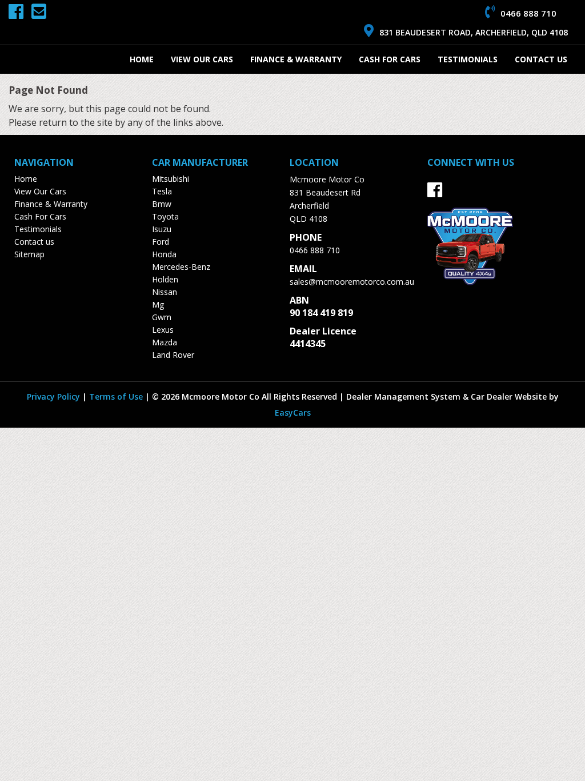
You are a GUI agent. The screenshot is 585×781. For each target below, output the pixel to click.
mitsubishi (170, 178)
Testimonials (468, 59)
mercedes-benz (181, 266)
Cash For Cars (389, 59)
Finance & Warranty (296, 59)
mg (158, 304)
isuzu (161, 229)
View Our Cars (202, 59)
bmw (161, 203)
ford (160, 241)
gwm (161, 317)
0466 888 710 (315, 250)
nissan (164, 291)
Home (142, 59)
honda (164, 254)
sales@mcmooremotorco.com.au (352, 281)
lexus (163, 329)
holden (165, 279)
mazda (164, 342)
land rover (173, 354)
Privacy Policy (54, 396)
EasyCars (293, 412)
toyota (165, 216)
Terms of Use (117, 396)
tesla (162, 191)
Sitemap (29, 254)
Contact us (541, 59)
